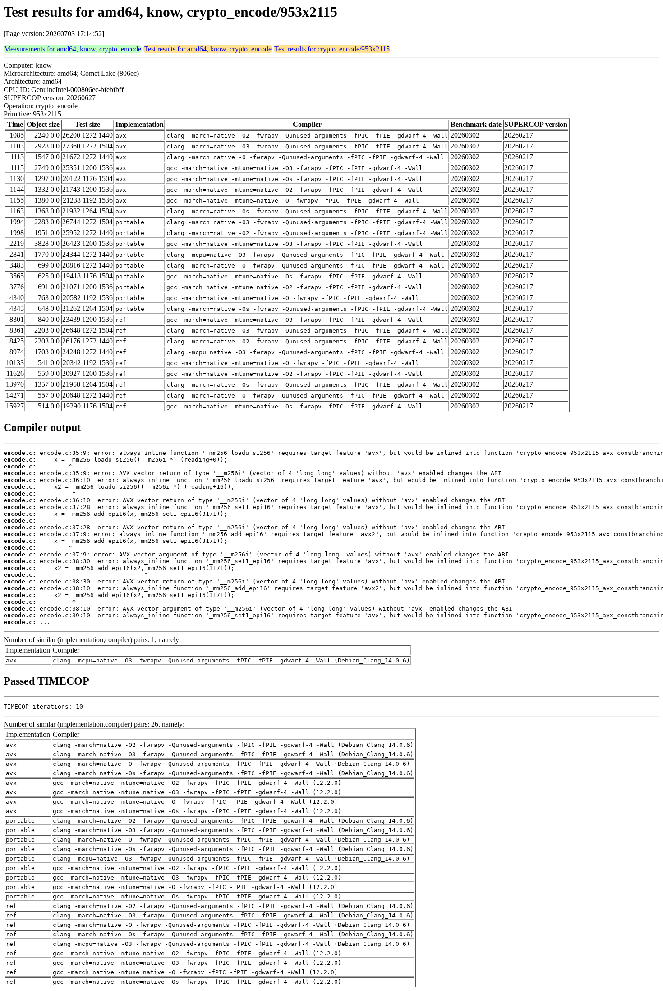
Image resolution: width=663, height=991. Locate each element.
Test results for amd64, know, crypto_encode (208, 49)
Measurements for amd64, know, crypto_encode (72, 49)
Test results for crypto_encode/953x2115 (332, 49)
